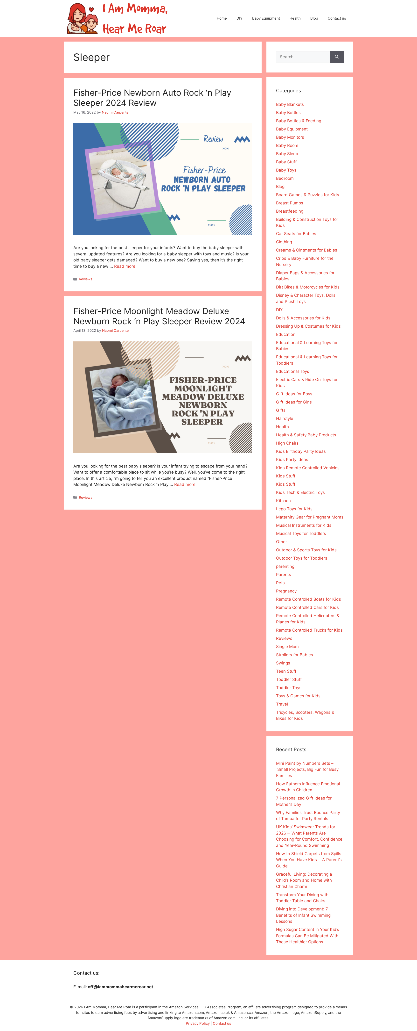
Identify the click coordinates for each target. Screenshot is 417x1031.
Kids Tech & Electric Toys (300, 492)
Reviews (85, 279)
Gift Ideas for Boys (294, 393)
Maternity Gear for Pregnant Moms (309, 517)
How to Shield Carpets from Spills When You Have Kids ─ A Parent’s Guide (309, 859)
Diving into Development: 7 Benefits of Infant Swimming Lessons (303, 915)
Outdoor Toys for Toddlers (301, 558)
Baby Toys (286, 170)
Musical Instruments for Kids (303, 525)
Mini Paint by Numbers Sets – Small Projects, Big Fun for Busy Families (307, 769)
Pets (280, 582)
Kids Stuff (285, 476)
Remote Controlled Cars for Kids (307, 607)
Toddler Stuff (289, 679)
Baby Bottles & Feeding (298, 120)
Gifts (280, 410)
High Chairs (287, 443)
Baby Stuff (286, 161)
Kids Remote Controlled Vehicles (308, 467)
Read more (124, 266)
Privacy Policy (198, 1023)
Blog (314, 18)
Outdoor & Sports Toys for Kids (306, 550)
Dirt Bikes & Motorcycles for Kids (308, 287)
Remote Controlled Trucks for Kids (309, 630)
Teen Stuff (286, 671)
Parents (283, 574)
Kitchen (283, 500)
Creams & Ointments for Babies (306, 250)
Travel (282, 704)
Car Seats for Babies (296, 233)
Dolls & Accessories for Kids (303, 318)
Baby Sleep (287, 153)
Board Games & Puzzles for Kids (307, 194)
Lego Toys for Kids (294, 508)
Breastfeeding (289, 211)
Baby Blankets (290, 104)
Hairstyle (284, 418)
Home (222, 18)
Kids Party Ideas (292, 459)
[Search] (337, 57)
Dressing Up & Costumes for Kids (308, 326)
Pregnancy (286, 591)
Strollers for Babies (294, 654)
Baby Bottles (288, 112)
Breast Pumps (289, 203)
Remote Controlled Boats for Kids (308, 599)
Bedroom (285, 178)
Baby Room (287, 145)
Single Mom (287, 646)
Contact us (337, 18)
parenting (285, 566)
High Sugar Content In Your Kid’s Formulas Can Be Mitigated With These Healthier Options (307, 935)
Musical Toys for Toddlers (301, 533)
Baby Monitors (290, 137)
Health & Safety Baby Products (306, 435)
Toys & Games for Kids (298, 695)
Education (285, 334)
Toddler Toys (288, 687)
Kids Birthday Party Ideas (301, 451)
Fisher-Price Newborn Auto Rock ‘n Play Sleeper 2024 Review (152, 97)
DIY (239, 18)
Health (295, 18)
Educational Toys (292, 371)
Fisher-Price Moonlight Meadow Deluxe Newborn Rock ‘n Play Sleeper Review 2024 (159, 316)
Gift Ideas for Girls (294, 402)
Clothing (284, 241)
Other (281, 541)
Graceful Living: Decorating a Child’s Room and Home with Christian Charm (304, 880)
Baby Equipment (266, 18)
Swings (283, 663)
